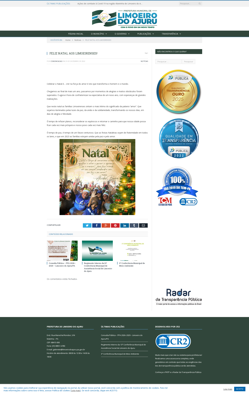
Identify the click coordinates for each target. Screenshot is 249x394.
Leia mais (75, 390)
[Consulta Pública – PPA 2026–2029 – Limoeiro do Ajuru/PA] (62, 251)
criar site (173, 355)
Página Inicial (75, 33)
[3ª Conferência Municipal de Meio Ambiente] (132, 251)
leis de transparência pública (168, 365)
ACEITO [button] (239, 389)
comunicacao (56, 61)
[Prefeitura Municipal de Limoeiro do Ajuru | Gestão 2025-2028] (124, 18)
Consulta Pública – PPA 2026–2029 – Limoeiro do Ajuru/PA (62, 264)
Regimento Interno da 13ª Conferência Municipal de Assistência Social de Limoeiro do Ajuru (98, 267)
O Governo (121, 33)
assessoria (175, 358)
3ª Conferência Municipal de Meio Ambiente (132, 264)
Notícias (144, 61)
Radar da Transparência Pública (187, 372)
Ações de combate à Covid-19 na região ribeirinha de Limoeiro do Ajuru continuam (111, 3)
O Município (97, 33)
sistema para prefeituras (191, 355)
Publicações (144, 33)
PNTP (167, 372)
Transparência (170, 33)
